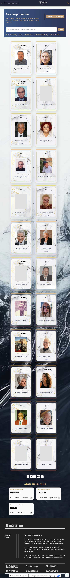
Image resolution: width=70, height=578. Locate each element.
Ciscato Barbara (46, 393)
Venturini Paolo (21, 357)
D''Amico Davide (46, 105)
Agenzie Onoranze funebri (35, 484)
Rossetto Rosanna (46, 213)
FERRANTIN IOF (15, 492)
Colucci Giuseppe (46, 429)
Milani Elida (46, 249)
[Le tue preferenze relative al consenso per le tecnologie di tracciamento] (67, 575)
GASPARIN (13, 507)
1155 (38, 476)
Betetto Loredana (21, 393)
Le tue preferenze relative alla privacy (42, 576)
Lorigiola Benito (21, 141)
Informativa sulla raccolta (18, 576)
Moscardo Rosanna (46, 357)
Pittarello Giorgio (21, 465)
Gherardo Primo (21, 321)
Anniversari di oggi (55, 34)
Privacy (7, 537)
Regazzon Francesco (21, 69)
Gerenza (8, 535)
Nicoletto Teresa (46, 69)
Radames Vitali (21, 429)
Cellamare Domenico (46, 177)
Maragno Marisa (46, 141)
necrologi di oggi (11, 34)
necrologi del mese (41, 34)
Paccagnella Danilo (21, 105)
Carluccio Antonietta (46, 321)
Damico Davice (21, 249)
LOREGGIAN (42, 492)
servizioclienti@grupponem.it (54, 543)
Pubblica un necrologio (55, 16)
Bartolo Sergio (46, 465)
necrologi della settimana (26, 34)
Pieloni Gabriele (46, 285)
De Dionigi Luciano (21, 177)
